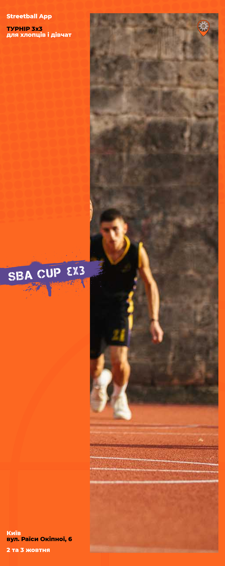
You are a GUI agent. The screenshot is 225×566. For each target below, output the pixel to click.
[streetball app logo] (203, 28)
